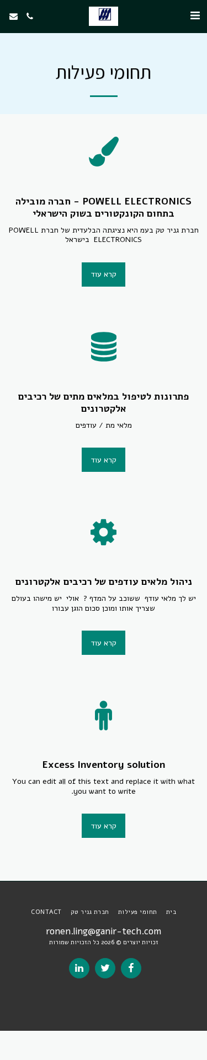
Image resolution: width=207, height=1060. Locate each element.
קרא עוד (103, 274)
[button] (194, 15)
